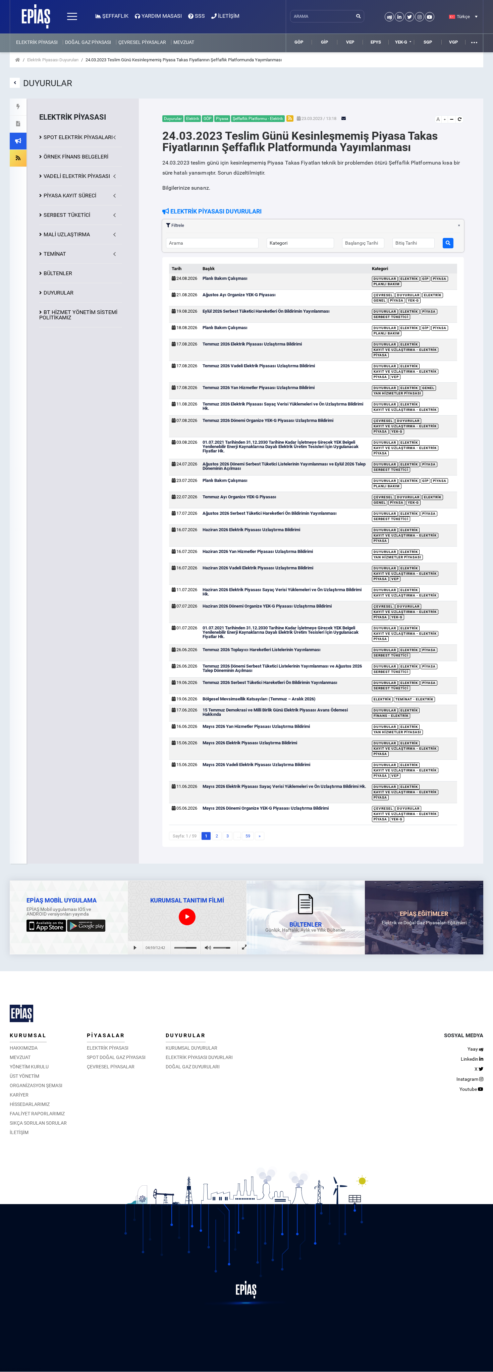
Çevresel (383, 295)
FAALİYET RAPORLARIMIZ (37, 1113)
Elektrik (409, 278)
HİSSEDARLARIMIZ (30, 1104)
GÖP (298, 42)
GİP (324, 42)
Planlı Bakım (387, 284)
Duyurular (385, 278)
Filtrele (177, 225)
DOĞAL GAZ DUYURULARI (193, 1066)
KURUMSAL (28, 1035)
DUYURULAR (58, 293)
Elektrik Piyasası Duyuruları (52, 59)
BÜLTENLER (58, 273)
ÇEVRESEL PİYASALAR (142, 42)
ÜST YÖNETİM (24, 1076)
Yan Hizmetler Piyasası (397, 393)
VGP (453, 42)
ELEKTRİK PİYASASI (37, 42)
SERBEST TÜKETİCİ (67, 215)
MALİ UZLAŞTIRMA (67, 234)
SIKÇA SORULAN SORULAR (38, 1123)
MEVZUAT (183, 42)
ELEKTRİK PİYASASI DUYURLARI (199, 1057)
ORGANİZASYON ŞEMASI (36, 1085)
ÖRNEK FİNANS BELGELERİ (76, 156)
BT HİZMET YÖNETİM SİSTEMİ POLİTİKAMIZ (78, 315)
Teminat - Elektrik (414, 699)
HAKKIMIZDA (24, 1048)
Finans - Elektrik (391, 716)
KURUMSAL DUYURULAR (191, 1048)
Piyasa (439, 278)
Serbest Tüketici (391, 317)
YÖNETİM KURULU (29, 1066)
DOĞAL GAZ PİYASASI (88, 42)
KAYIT (70, 195)
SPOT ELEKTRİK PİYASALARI (78, 137)
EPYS (376, 42)
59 (247, 835)
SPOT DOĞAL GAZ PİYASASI (116, 1057)
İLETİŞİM (19, 1132)
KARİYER (19, 1095)
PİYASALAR (106, 1035)
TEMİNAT (55, 254)
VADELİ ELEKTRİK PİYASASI (77, 176)
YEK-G (401, 42)
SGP (428, 42)
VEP (350, 42)
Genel (380, 300)
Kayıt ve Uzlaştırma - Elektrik (405, 350)
